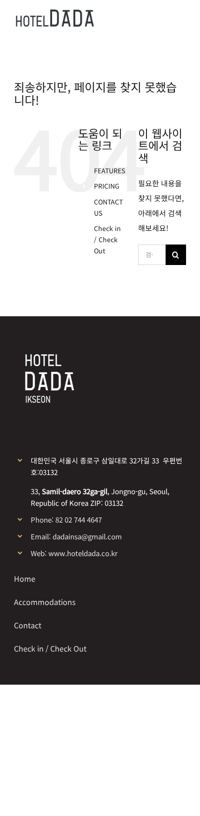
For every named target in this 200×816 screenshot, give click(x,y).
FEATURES (109, 170)
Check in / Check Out (107, 239)
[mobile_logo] (54, 13)
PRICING (107, 185)
